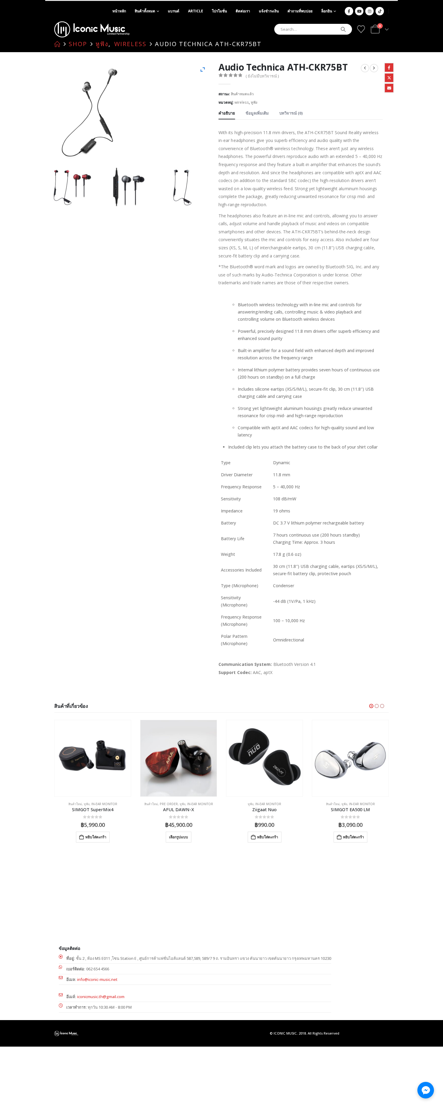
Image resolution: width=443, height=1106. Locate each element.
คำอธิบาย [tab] (226, 113)
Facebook (389, 67)
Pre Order (169, 804)
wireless (241, 102)
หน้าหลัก (119, 11)
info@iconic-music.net (97, 979)
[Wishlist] (361, 29)
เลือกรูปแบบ (178, 837)
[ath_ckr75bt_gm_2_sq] (75, 187)
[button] (371, 706)
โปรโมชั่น (219, 11)
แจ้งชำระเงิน (269, 11)
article (195, 11)
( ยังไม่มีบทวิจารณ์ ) (262, 76)
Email (389, 88)
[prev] (365, 68)
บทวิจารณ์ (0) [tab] (291, 113)
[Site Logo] (92, 29)
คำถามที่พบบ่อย (300, 11)
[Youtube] (359, 11)
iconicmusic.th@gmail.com (100, 996)
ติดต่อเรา (243, 11)
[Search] (343, 29)
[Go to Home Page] (57, 44)
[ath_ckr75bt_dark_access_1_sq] (184, 187)
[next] (374, 68)
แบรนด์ (173, 11)
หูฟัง (254, 102)
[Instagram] (369, 11)
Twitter (389, 78)
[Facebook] (349, 11)
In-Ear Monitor (104, 804)
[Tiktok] (379, 11)
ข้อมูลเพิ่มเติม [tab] (257, 113)
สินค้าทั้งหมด (145, 11)
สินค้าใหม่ (75, 804)
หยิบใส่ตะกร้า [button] (95, 837)
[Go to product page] (93, 758)
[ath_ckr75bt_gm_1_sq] (130, 187)
